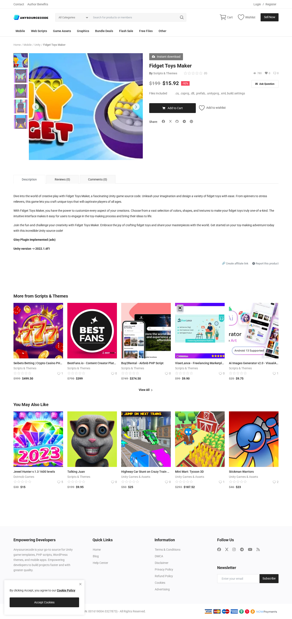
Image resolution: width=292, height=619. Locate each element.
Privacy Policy (164, 569)
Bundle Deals (104, 31)
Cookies (160, 582)
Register (270, 4)
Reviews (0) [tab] (62, 179)
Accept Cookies (44, 602)
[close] (80, 584)
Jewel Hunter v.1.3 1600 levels (34, 471)
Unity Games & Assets (135, 476)
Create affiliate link (235, 263)
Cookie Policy (66, 590)
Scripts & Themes (165, 73)
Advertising (162, 589)
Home (17, 44)
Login (257, 4)
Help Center (100, 563)
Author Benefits (37, 4)
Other (162, 31)
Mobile (20, 31)
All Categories (67, 17)
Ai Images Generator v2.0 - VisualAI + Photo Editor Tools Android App (254, 363)
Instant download (168, 56)
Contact (18, 4)
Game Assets (62, 31)
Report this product (267, 263)
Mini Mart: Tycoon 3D (189, 471)
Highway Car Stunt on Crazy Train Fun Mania (146, 471)
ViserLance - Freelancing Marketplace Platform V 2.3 (200, 363)
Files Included (158, 93)
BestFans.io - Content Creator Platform (92, 363)
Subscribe (269, 578)
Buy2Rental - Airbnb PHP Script (142, 363)
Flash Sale (126, 31)
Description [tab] (29, 179)
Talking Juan (76, 471)
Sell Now (269, 17)
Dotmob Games (23, 476)
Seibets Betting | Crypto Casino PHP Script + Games (38, 363)
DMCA (159, 556)
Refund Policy (164, 576)
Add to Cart (175, 108)
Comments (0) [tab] (97, 179)
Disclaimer (161, 563)
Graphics (83, 31)
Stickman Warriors (241, 471)
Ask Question (266, 83)
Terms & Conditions (167, 549)
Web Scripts (39, 31)
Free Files (146, 31)
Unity (37, 44)
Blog (96, 556)
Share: (153, 121)
